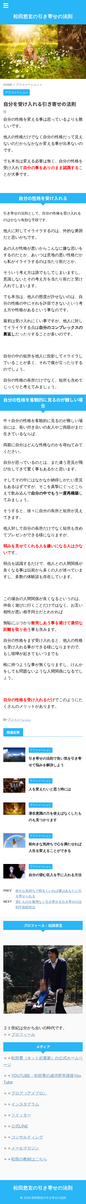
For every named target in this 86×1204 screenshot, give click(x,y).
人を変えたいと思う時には (50, 789)
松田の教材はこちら (29, 1159)
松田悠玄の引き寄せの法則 (43, 16)
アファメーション (19, 719)
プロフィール (23, 1034)
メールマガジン (25, 1148)
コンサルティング (27, 1137)
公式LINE (19, 1126)
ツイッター (21, 1115)
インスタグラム (25, 1104)
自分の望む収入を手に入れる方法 (55, 875)
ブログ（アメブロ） (29, 1093)
